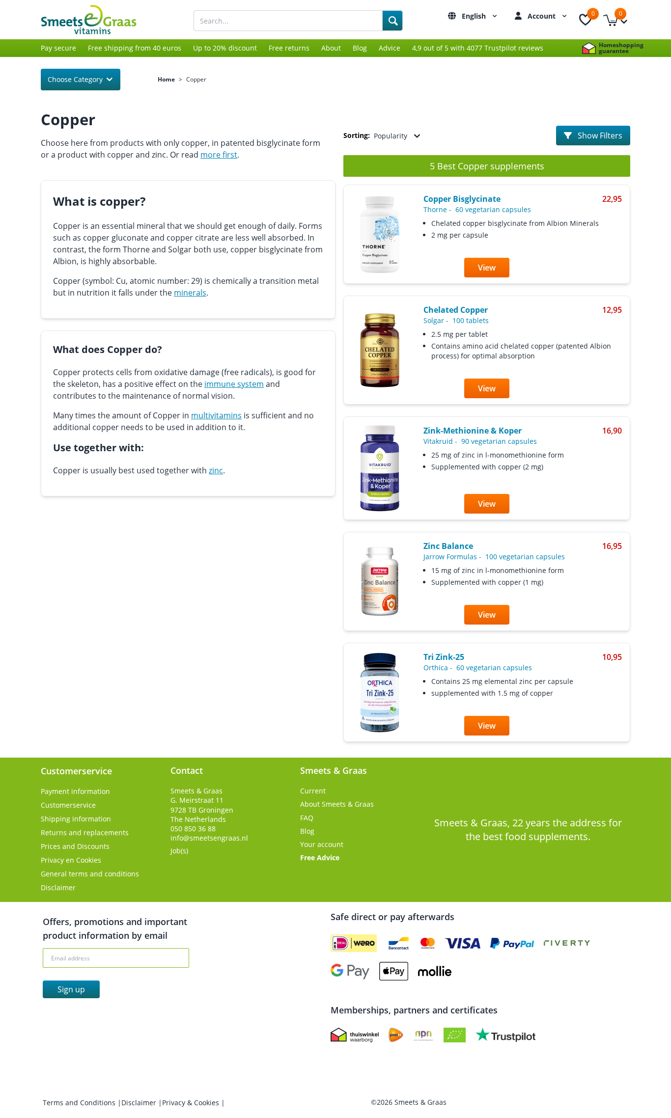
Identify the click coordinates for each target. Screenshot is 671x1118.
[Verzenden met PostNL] (396, 1035)
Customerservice (68, 805)
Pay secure (58, 48)
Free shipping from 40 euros (134, 48)
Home (166, 79)
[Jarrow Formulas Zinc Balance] (379, 581)
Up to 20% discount (225, 48)
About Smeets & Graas (337, 804)
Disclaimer (58, 887)
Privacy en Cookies (71, 860)
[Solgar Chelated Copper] (379, 350)
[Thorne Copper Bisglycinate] (379, 234)
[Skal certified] (455, 1035)
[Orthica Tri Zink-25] (379, 693)
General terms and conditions (90, 873)
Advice (389, 48)
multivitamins (216, 415)
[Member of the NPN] (423, 1035)
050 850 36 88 (193, 828)
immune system (234, 384)
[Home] (100, 19)
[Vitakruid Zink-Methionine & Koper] (379, 468)
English (475, 16)
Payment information (75, 791)
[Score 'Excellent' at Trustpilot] (505, 1035)
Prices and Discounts (75, 846)
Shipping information (76, 818)
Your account (321, 844)
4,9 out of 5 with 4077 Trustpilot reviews (477, 48)
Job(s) (179, 850)
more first (218, 154)
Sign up (71, 989)
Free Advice (319, 857)
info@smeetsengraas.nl (209, 838)
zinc (216, 470)
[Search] (392, 20)
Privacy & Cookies (191, 1102)
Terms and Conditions (80, 1102)
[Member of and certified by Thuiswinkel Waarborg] (355, 1035)
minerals (190, 292)
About (331, 48)
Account (543, 16)
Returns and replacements (85, 832)
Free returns (289, 48)
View (487, 267)
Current (313, 790)
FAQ (306, 817)
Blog (360, 48)
